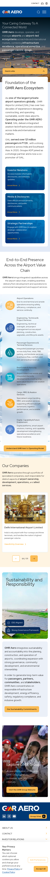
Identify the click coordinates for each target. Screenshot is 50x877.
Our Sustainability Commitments (22, 709)
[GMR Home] (12, 12)
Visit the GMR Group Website (22, 790)
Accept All (40, 869)
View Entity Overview (13, 544)
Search (38, 12)
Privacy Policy (13, 869)
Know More (12, 185)
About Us (7, 828)
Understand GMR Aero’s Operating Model (25, 448)
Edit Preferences (38, 860)
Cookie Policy (8, 872)
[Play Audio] (42, 3)
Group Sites (35, 816)
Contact (35, 3)
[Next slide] (41, 64)
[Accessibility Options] (46, 3)
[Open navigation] (45, 12)
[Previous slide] (8, 64)
